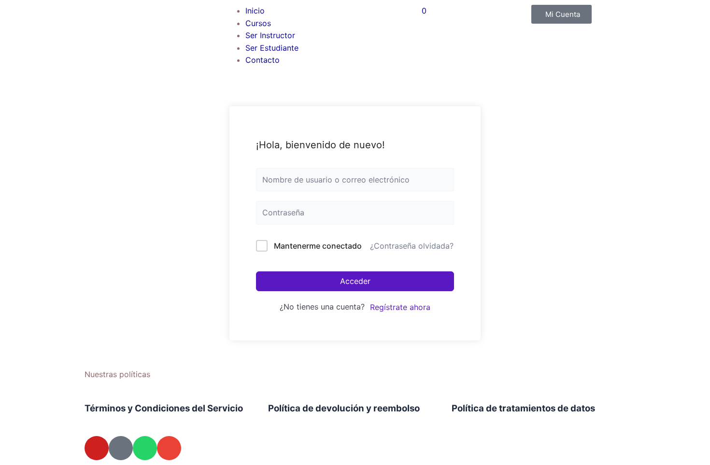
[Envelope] (169, 448)
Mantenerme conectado (318, 246)
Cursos (258, 23)
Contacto (262, 60)
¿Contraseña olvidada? (412, 246)
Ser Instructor (270, 35)
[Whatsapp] (145, 448)
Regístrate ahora (400, 307)
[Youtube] (97, 448)
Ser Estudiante (271, 48)
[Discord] (121, 448)
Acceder (355, 281)
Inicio (255, 10)
